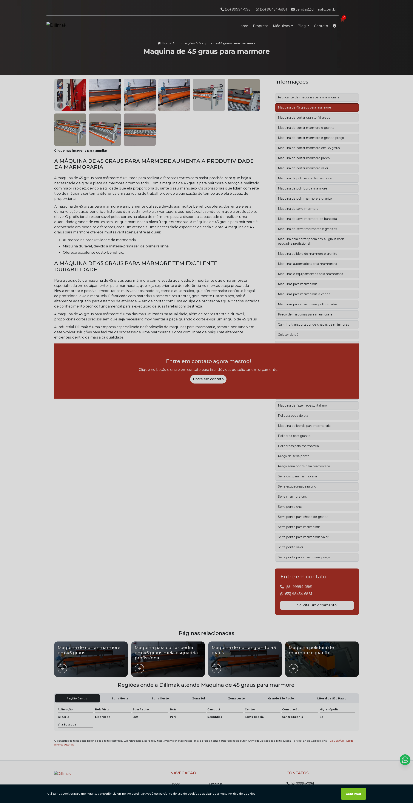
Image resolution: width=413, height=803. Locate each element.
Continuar (353, 793)
